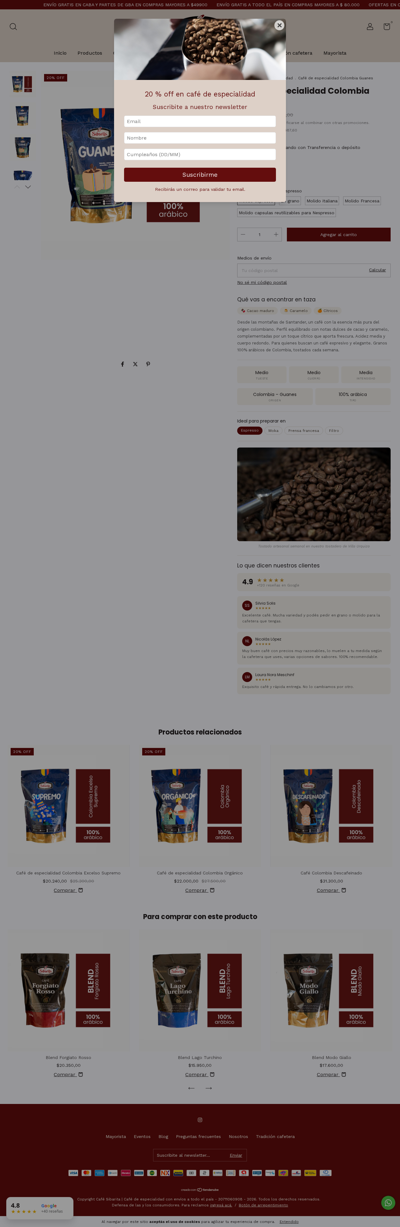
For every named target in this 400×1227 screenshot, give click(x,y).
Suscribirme (200, 174)
